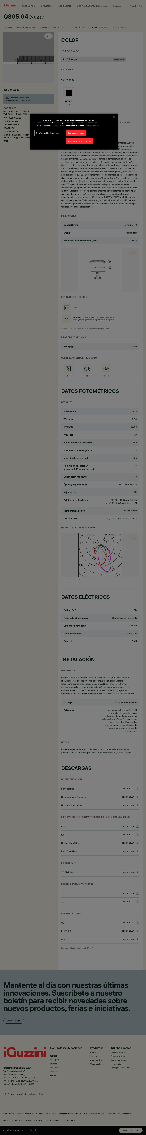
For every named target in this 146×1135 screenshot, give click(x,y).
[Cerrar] (114, 117)
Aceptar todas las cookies (79, 141)
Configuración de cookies (47, 133)
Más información (92, 125)
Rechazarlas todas (76, 133)
